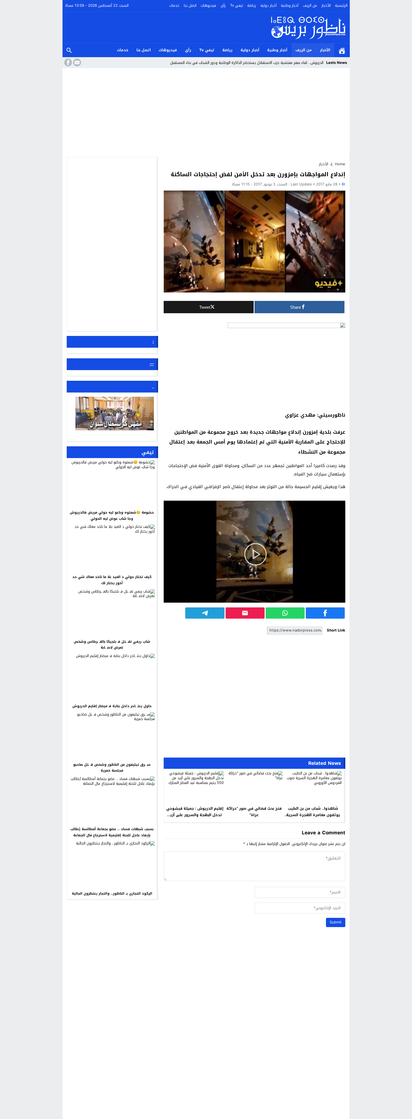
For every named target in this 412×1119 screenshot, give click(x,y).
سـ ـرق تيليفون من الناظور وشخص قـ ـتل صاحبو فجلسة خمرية (112, 767)
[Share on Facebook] (325, 613)
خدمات (174, 5)
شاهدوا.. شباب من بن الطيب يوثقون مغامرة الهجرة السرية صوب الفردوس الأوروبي (313, 815)
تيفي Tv (236, 5)
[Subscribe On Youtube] (76, 62)
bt (343, 184)
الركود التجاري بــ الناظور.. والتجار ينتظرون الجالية (112, 893)
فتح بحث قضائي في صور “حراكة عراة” (254, 811)
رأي (223, 5)
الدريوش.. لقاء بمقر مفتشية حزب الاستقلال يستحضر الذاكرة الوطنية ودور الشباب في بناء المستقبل (246, 62)
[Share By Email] (245, 613)
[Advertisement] (206, 112)
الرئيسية (341, 5)
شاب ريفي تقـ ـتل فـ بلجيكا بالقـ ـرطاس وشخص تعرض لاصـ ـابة (112, 644)
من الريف (310, 5)
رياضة (251, 5)
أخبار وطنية (289, 5)
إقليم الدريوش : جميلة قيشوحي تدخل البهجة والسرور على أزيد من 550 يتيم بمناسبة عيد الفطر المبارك (194, 818)
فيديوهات (208, 5)
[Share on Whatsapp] (285, 613)
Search (69, 50)
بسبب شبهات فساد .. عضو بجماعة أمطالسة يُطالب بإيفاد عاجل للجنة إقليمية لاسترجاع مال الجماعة (112, 832)
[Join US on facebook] (67, 62)
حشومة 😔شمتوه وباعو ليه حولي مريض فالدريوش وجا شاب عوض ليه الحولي (112, 515)
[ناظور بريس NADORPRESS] (308, 27)
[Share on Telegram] (205, 613)
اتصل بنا (190, 5)
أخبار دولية (268, 5)
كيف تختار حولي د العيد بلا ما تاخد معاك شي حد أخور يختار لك (112, 580)
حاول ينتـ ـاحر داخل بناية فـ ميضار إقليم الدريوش (112, 706)
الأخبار (326, 5)
